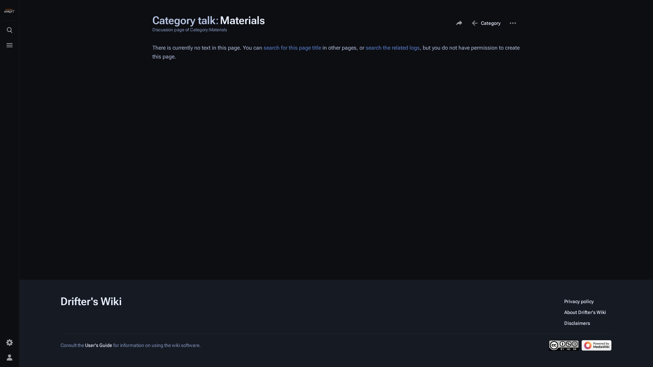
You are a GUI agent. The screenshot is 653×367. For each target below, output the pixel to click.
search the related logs (393, 48)
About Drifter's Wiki (585, 312)
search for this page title (292, 48)
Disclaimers (577, 323)
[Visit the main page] (9, 11)
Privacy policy (579, 301)
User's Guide (98, 345)
